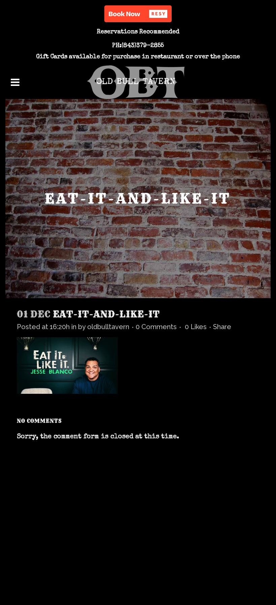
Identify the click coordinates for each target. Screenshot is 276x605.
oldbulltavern (108, 327)
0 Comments (156, 327)
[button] (138, 13)
